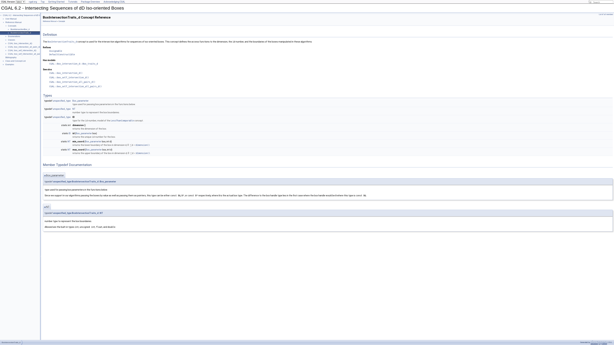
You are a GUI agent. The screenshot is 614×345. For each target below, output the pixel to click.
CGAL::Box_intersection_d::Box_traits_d (73, 63)
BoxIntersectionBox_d (20, 29)
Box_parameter (80, 101)
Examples (9, 64)
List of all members (606, 14)
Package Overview (90, 1)
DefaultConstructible (62, 54)
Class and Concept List (15, 61)
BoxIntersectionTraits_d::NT (87, 213)
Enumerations (14, 36)
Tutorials (72, 1)
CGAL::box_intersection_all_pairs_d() (24, 47)
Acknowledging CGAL (114, 1)
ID (70, 133)
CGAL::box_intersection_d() (20, 43)
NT (73, 109)
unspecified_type (62, 101)
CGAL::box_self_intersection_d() (22, 50)
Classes (11, 40)
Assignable (55, 51)
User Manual (11, 19)
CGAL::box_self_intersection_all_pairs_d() (26, 54)
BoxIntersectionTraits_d (21, 33)
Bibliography (10, 57)
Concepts (12, 26)
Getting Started (56, 1)
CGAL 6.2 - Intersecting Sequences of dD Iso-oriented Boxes (29, 15)
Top (43, 1)
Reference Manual (13, 22)
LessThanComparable (122, 120)
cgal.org (33, 1)
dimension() (143, 145)
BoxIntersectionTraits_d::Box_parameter (94, 181)
